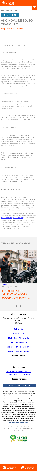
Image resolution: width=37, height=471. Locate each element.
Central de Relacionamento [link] (18, 371)
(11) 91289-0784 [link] (24, 374)
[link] (34, 7)
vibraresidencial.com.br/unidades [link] (18, 422)
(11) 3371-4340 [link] (12, 374)
